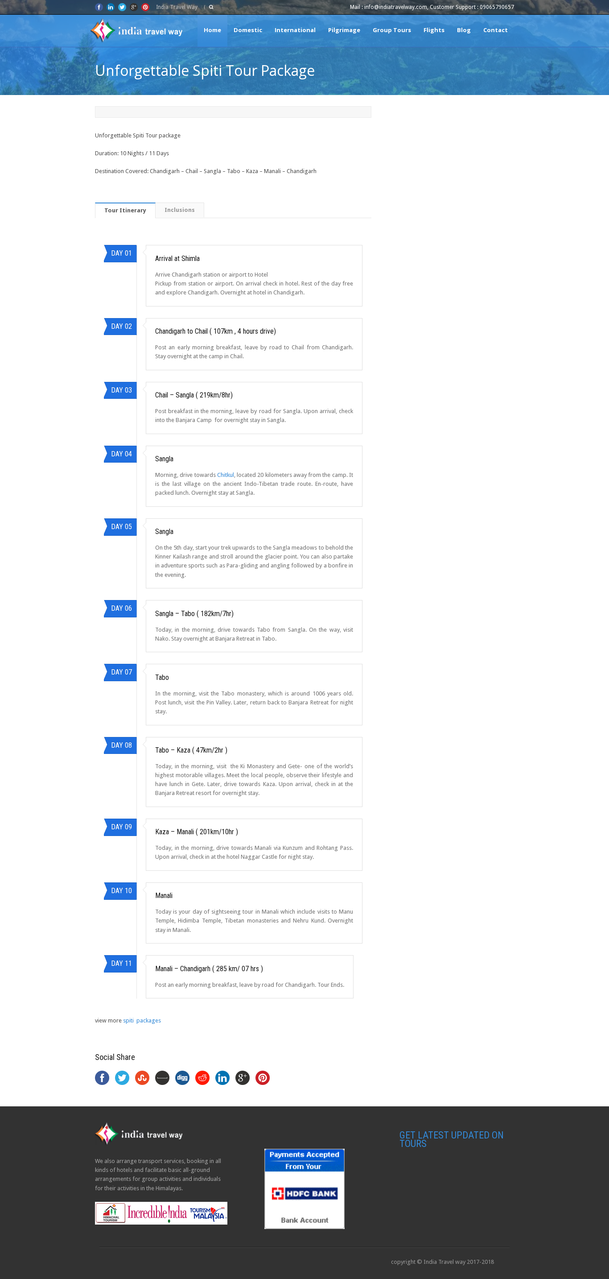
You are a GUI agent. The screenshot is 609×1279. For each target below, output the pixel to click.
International (295, 30)
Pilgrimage (344, 30)
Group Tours (392, 30)
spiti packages (142, 1020)
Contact (495, 30)
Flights (434, 30)
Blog (464, 30)
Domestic (248, 30)
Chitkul (225, 475)
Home (212, 30)
